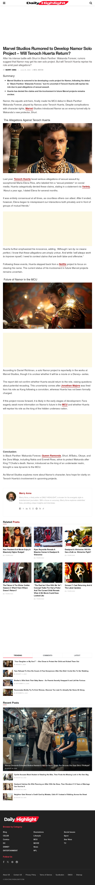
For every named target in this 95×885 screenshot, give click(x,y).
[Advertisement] (47, 27)
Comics (6, 839)
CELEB (6, 835)
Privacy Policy (31, 875)
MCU (35, 70)
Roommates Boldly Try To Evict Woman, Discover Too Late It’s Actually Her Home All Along (49, 690)
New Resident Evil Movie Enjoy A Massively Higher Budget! (17, 550)
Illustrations (39, 832)
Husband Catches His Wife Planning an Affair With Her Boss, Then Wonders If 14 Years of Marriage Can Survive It (52, 785)
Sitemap (79, 875)
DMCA (70, 875)
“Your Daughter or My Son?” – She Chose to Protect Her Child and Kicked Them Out (46, 661)
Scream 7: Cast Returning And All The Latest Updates (79, 586)
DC (4, 843)
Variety (86, 186)
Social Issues (69, 832)
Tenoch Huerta (22, 179)
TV (65, 843)
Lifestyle (37, 835)
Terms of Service (46, 875)
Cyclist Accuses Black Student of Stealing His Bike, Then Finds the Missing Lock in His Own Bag (51, 774)
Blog (5, 832)
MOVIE (40, 70)
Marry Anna (11, 70)
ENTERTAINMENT (10, 850)
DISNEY (6, 847)
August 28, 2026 (11, 768)
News (36, 847)
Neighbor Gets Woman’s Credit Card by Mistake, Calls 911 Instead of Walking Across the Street (50, 794)
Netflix (62, 264)
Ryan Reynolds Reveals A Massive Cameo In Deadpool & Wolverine (46, 552)
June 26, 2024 (25, 70)
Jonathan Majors (70, 385)
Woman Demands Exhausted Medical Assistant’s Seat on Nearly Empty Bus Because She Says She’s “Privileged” (47, 765)
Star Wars (68, 839)
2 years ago (8, 555)
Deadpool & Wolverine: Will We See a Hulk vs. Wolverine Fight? (78, 550)
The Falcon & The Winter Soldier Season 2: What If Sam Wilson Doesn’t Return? (16, 588)
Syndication (60, 875)
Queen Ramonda (51, 455)
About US (6, 875)
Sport (66, 835)
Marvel (29, 108)
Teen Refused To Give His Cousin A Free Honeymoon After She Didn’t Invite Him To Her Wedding (51, 671)
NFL (35, 850)
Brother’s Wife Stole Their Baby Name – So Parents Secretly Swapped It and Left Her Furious (49, 680)
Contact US (18, 875)
